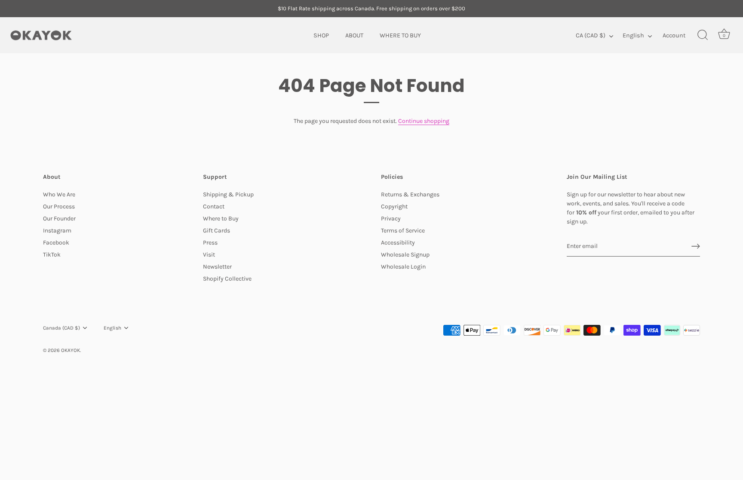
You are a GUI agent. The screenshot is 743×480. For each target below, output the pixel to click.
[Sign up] (695, 246)
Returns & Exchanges (410, 194)
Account (674, 35)
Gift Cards (216, 230)
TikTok (52, 254)
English (633, 35)
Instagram (57, 230)
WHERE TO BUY (400, 35)
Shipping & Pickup (228, 194)
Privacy (391, 218)
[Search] (702, 35)
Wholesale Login (403, 266)
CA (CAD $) (590, 35)
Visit (209, 254)
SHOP (321, 35)
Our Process (59, 206)
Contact (213, 206)
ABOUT (354, 35)
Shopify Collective (227, 278)
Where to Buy (221, 218)
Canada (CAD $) (61, 328)
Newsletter (217, 266)
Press (210, 242)
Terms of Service (403, 230)
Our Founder (59, 218)
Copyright (394, 206)
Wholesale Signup (405, 254)
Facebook (56, 242)
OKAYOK (70, 350)
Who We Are (59, 194)
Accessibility (398, 242)
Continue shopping (423, 121)
